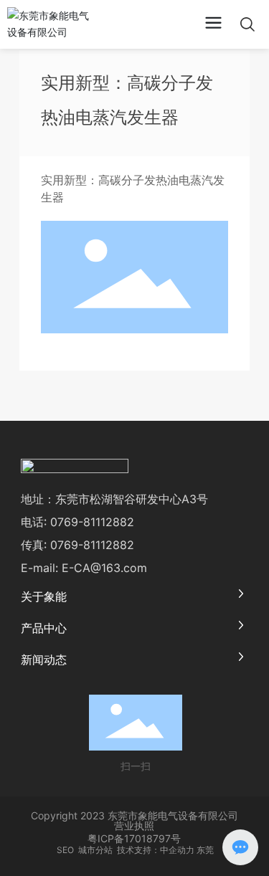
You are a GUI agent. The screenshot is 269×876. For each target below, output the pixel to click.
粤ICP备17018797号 (134, 838)
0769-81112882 (92, 522)
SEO (64, 849)
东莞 (205, 849)
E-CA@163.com (104, 568)
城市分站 (95, 849)
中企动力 (177, 849)
